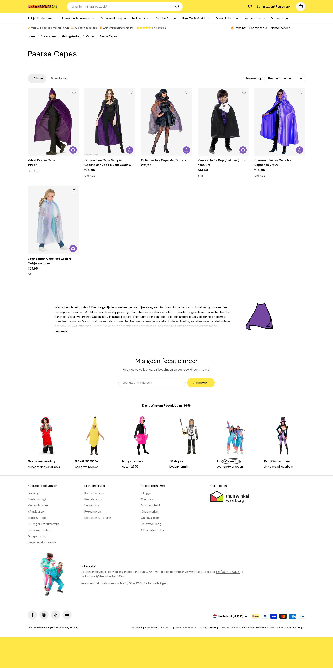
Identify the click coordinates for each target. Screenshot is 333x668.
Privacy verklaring (209, 627)
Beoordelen (262, 627)
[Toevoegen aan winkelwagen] (73, 150)
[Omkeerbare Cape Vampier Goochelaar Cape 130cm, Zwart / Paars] (109, 122)
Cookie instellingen (295, 627)
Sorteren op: (254, 78)
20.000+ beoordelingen (151, 583)
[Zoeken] (177, 6)
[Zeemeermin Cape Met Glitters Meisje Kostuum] (53, 220)
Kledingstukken (71, 36)
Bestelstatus (258, 28)
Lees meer (61, 331)
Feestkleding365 (46, 627)
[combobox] (125, 6)
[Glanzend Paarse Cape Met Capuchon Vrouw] (279, 122)
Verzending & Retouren (145, 627)
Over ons (164, 627)
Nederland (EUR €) (230, 616)
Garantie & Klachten (242, 627)
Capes (90, 36)
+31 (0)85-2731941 (228, 572)
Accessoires (48, 36)
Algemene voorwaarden (184, 627)
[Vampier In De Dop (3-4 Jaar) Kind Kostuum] (223, 122)
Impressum (276, 627)
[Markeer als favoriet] (74, 92)
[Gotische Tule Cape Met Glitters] (166, 122)
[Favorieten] (250, 6)
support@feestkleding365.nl (105, 576)
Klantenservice (280, 28)
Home (31, 36)
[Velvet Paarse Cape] (53, 122)
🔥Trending (238, 28)
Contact (225, 627)
